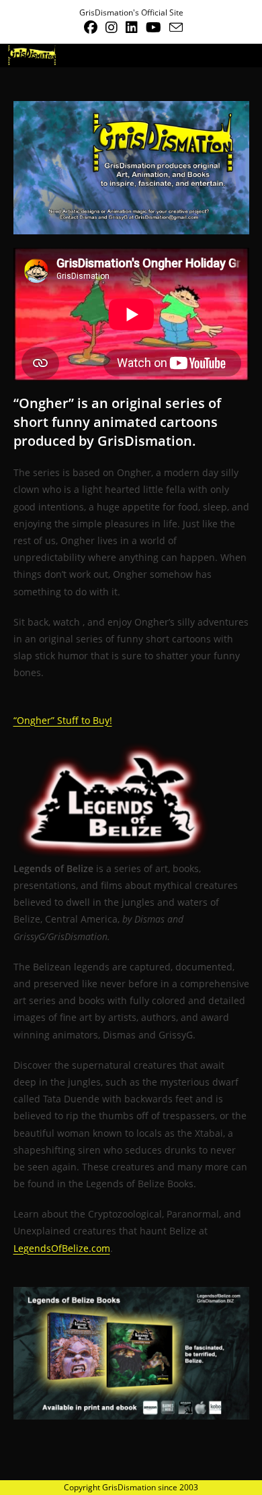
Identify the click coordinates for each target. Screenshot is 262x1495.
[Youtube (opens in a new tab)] (153, 27)
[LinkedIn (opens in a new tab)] (132, 27)
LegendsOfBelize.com (61, 1248)
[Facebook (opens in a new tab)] (90, 27)
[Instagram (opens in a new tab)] (111, 27)
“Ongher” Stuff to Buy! (62, 720)
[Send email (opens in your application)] (174, 27)
